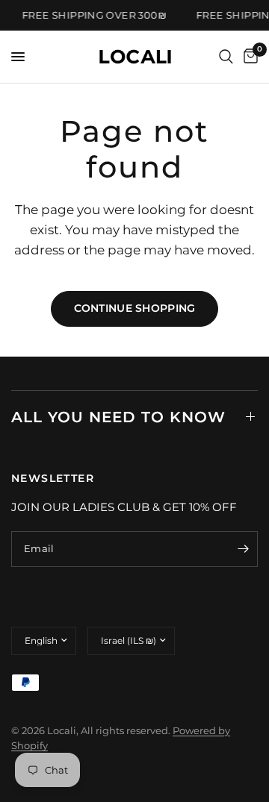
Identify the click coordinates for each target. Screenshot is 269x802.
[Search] (226, 57)
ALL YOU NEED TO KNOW (118, 417)
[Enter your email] (243, 549)
